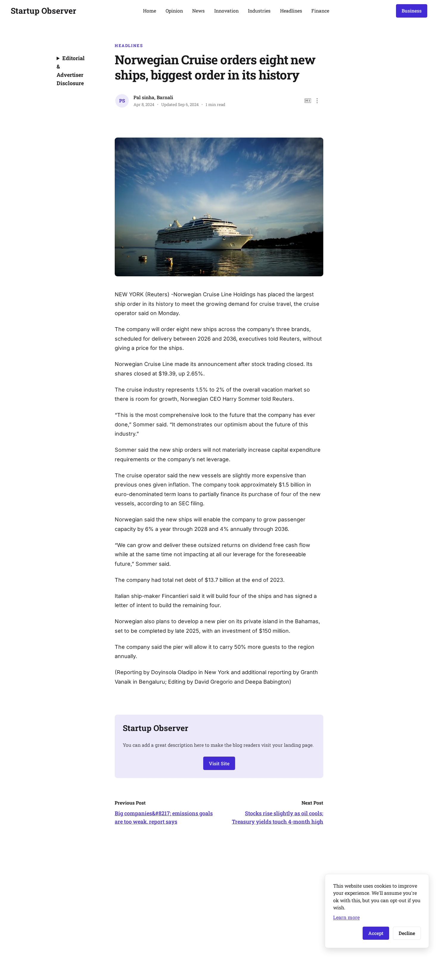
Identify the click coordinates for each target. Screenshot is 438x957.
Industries (259, 10)
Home (149, 10)
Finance (320, 10)
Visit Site (219, 763)
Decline (407, 933)
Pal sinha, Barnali (153, 97)
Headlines (291, 10)
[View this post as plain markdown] (308, 101)
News (198, 10)
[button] (317, 101)
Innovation (226, 10)
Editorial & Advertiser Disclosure (71, 70)
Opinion (174, 10)
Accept (375, 933)
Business (412, 10)
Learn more (346, 917)
